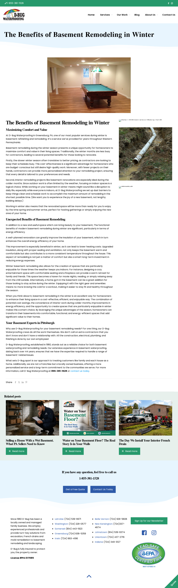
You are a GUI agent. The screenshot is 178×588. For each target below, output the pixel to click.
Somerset (60, 528)
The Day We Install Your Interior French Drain (144, 442)
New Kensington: (104, 523)
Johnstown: (101, 532)
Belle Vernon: (102, 519)
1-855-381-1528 (15, 3)
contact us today (80, 371)
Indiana (99, 542)
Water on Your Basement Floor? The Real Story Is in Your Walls (88, 442)
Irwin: (57, 538)
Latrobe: (59, 519)
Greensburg (61, 533)
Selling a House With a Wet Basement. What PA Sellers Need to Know (30, 442)
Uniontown (101, 537)
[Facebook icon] (168, 3)
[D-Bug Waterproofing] (14, 15)
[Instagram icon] (172, 3)
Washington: (61, 523)
